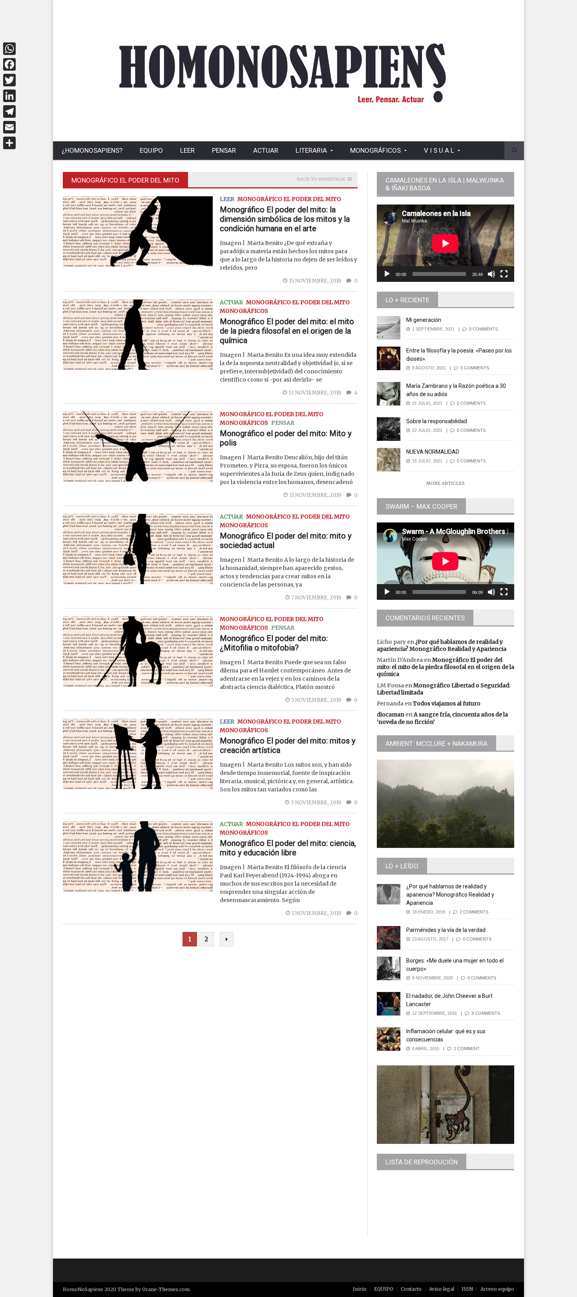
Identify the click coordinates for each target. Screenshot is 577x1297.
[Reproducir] (387, 274)
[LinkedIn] (9, 96)
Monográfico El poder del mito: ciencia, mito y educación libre (288, 847)
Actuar (265, 150)
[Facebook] (9, 64)
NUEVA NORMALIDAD (432, 452)
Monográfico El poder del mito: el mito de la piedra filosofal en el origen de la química (287, 331)
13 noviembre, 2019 (315, 392)
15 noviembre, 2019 (315, 281)
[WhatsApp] (9, 49)
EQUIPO (151, 150)
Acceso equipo (497, 1289)
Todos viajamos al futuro (446, 703)
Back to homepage (321, 179)
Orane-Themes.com (166, 1289)
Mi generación (423, 320)
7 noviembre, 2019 (316, 597)
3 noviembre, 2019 (316, 802)
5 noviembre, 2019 (316, 700)
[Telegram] (9, 111)
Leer (187, 150)
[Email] (9, 127)
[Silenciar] (491, 274)
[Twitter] (9, 80)
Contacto (411, 1289)
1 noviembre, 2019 (317, 913)
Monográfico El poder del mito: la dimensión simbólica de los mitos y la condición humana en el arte (285, 219)
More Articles (445, 483)
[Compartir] (9, 143)
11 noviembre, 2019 (315, 495)
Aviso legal (441, 1289)
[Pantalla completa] (504, 274)
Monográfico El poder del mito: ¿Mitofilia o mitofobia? (274, 643)
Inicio (360, 1289)
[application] (445, 243)
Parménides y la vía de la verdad (446, 930)
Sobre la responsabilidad (436, 421)
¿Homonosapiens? (92, 150)
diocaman (390, 714)
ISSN (467, 1289)
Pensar (224, 150)
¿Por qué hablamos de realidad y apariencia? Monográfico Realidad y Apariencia (441, 645)
